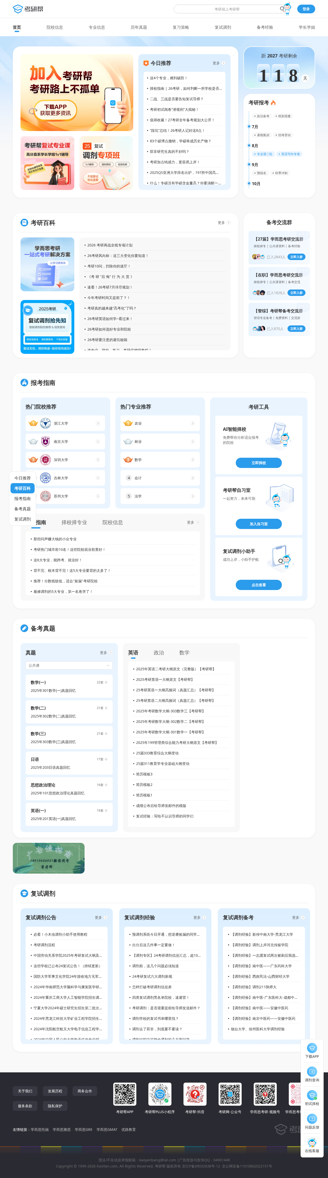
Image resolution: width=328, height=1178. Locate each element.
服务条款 (25, 1105)
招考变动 (284, 135)
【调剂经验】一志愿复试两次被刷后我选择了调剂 (270, 955)
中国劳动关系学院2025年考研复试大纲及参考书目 (74, 955)
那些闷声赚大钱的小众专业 (55, 538)
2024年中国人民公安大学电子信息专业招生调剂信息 (75, 1039)
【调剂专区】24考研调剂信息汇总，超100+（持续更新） (177, 955)
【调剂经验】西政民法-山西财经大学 (260, 976)
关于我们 (25, 1091)
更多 (216, 63)
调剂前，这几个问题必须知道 (155, 965)
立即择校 (259, 462)
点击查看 (259, 584)
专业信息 (97, 27)
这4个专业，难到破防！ (169, 77)
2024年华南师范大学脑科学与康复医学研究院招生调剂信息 (81, 986)
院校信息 (55, 27)
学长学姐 (307, 27)
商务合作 (85, 1091)
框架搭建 (284, 116)
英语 (133, 652)
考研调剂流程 (44, 944)
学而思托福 (40, 1129)
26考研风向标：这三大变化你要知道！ (118, 255)
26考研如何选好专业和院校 (109, 329)
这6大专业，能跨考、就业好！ (58, 559)
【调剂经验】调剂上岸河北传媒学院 (259, 944)
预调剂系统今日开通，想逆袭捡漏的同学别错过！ (171, 934)
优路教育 (128, 1129)
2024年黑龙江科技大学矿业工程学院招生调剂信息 (74, 1018)
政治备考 (263, 116)
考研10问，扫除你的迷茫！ (109, 266)
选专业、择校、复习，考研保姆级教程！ (119, 350)
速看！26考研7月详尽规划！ (110, 287)
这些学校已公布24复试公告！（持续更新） (68, 965)
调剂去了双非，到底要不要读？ (157, 1028)
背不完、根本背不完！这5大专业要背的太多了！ (72, 570)
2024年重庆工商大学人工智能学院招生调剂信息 (72, 997)
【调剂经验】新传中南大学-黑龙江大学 (262, 934)
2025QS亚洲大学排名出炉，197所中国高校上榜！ (190, 172)
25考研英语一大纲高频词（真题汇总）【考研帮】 (176, 689)
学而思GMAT (107, 1129)
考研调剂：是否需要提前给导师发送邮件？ (166, 1007)
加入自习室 (259, 523)
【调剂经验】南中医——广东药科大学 (261, 965)
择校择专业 (74, 522)
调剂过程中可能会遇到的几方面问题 (161, 1039)
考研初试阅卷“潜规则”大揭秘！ (174, 109)
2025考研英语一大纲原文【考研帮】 (165, 679)
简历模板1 (144, 795)
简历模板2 (144, 784)
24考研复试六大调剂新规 (152, 976)
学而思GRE (84, 1129)
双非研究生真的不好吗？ (169, 151)
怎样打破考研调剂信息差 (152, 986)
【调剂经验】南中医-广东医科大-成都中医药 (266, 997)
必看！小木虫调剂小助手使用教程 (60, 934)
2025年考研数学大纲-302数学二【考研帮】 (171, 721)
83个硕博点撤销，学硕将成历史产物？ (180, 140)
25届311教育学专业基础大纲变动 (162, 763)
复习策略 (181, 27)
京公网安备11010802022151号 (247, 1166)
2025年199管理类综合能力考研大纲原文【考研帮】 (177, 742)
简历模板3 (144, 774)
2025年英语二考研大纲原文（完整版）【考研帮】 (176, 668)
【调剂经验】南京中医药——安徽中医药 (263, 1018)
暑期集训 (263, 135)
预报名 (261, 173)
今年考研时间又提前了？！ (108, 297)
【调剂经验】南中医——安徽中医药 (259, 1007)
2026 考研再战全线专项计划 (109, 245)
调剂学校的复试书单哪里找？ (155, 1018)
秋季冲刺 (281, 173)
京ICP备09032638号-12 (201, 1166)
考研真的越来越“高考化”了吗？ (112, 308)
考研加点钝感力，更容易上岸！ (175, 161)
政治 (159, 652)
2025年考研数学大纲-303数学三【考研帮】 (171, 710)
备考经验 (265, 27)
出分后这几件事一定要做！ (153, 944)
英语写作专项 (290, 154)
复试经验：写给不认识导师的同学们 (164, 816)
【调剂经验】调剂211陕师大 (253, 986)
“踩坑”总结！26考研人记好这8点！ (177, 130)
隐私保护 (55, 1105)
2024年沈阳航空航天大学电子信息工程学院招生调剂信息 (79, 1028)
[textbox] (231, 9)
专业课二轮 (264, 154)
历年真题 (139, 27)
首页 (17, 27)
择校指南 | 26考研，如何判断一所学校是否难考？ (190, 88)
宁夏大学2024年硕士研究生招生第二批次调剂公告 (74, 1007)
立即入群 (296, 257)
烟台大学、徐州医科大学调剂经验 (258, 1028)
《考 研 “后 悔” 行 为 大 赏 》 (110, 276)
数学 (184, 652)
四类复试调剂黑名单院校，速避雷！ (161, 997)
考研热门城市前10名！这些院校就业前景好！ (70, 549)
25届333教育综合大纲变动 (157, 753)
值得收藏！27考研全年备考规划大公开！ (182, 119)
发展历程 (55, 1091)
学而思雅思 (62, 1129)
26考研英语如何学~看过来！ (110, 318)
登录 (306, 8)
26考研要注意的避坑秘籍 (107, 339)
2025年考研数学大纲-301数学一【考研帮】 (171, 732)
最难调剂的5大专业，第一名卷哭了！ (63, 591)
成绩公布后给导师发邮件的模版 (161, 805)
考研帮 (160, 1166)
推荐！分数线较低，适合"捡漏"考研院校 (66, 580)
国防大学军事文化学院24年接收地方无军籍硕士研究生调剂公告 (84, 976)
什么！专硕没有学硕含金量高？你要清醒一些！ (187, 183)
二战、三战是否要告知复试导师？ (177, 98)
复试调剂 (223, 27)
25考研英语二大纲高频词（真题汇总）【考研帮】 (176, 700)
